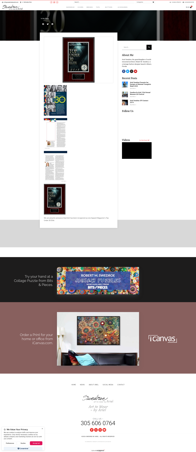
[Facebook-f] (51, 2)
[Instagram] (57, 2)
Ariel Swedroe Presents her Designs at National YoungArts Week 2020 (140, 84)
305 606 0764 (98, 423)
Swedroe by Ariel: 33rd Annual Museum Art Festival (140, 93)
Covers (80, 7)
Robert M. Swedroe (142, 62)
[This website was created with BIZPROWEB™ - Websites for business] (98, 450)
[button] (43, 24)
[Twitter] (54, 2)
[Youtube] (135, 71)
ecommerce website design (93, 441)
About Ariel (94, 385)
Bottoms (108, 7)
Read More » (133, 88)
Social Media (108, 385)
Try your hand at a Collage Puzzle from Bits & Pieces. (33, 280)
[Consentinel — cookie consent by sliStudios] (23, 448)
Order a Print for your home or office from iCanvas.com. (36, 339)
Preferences (10, 443)
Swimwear (70, 7)
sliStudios (107, 441)
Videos (126, 140)
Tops (98, 7)
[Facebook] (123, 71)
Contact (121, 385)
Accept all (36, 443)
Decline (23, 443)
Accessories (123, 7)
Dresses (89, 7)
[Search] (149, 47)
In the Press (45, 18)
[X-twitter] (96, 430)
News (82, 385)
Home (73, 385)
